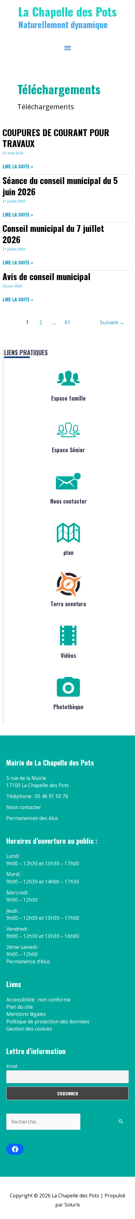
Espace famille (68, 398)
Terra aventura (68, 604)
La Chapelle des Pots (67, 11)
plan (68, 552)
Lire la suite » (18, 166)
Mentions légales (26, 1014)
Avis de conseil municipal (46, 276)
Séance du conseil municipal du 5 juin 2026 (60, 186)
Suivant (112, 322)
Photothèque (68, 707)
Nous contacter (68, 501)
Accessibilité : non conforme (38, 999)
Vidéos (68, 655)
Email (11, 1066)
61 (67, 322)
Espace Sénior (68, 450)
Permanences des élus (32, 818)
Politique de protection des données (47, 1021)
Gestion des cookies (29, 1028)
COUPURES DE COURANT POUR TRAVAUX (56, 138)
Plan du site (19, 1006)
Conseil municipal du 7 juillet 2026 (53, 234)
